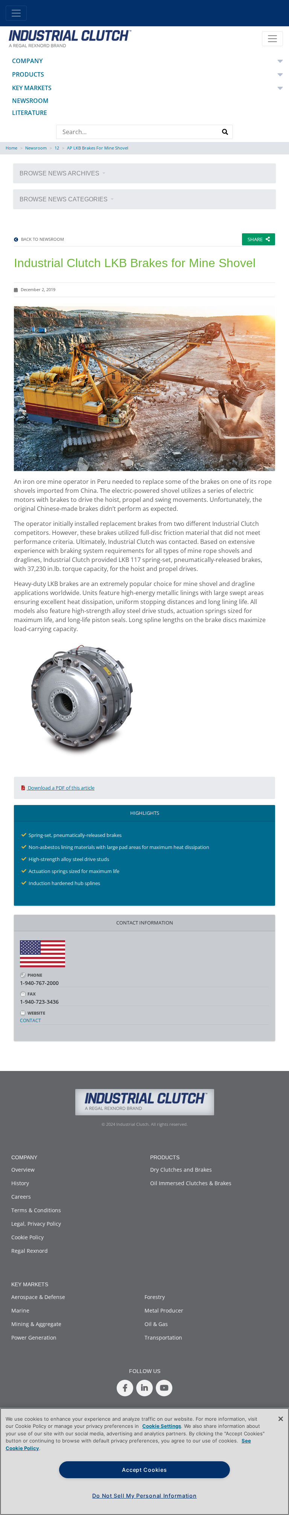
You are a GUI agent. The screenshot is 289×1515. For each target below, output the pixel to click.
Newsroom (30, 101)
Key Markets (32, 88)
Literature (29, 113)
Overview (23, 1169)
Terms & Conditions (36, 1210)
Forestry (154, 1297)
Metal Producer (163, 1310)
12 (57, 148)
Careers (21, 1196)
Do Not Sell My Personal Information (144, 1495)
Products (28, 74)
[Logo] (69, 38)
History (20, 1183)
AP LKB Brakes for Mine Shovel (97, 148)
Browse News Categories (64, 199)
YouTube (164, 1388)
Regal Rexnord (29, 1250)
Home (11, 148)
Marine (20, 1310)
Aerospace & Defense (38, 1297)
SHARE (255, 239)
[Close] (280, 1419)
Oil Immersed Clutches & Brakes (190, 1183)
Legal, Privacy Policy (36, 1223)
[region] (144, 1461)
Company (27, 61)
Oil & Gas (156, 1324)
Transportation (163, 1337)
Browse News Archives (60, 173)
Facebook (125, 1388)
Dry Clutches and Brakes (181, 1169)
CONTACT (30, 1021)
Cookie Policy (27, 1237)
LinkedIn (144, 1388)
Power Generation (33, 1337)
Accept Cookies (144, 1470)
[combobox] (137, 132)
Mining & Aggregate (36, 1324)
